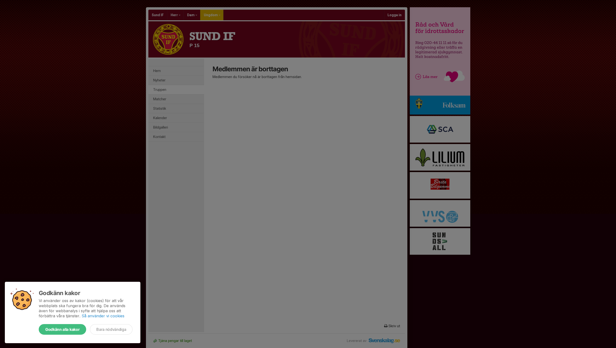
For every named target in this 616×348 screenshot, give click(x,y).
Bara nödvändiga (111, 329)
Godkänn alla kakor (62, 329)
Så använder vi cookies (103, 315)
